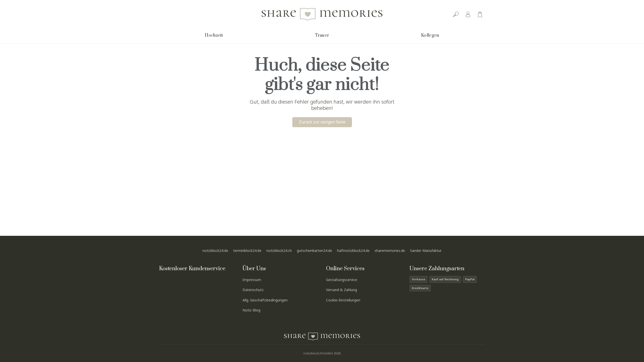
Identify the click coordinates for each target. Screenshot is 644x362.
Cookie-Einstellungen (343, 300)
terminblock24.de (247, 250)
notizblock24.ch (279, 250)
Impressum (252, 279)
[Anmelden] (468, 14)
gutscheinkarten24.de (314, 250)
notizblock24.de (215, 250)
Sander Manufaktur (425, 250)
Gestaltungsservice (341, 279)
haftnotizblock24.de (353, 250)
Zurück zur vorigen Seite (322, 122)
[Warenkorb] (480, 14)
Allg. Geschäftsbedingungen (265, 300)
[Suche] (456, 14)
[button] (214, 36)
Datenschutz (253, 289)
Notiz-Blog (251, 310)
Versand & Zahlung (341, 289)
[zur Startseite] (322, 14)
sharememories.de (390, 250)
